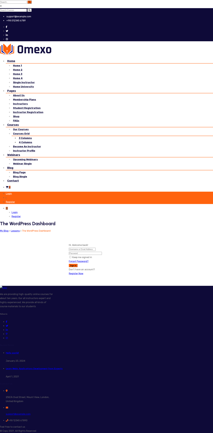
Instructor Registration (28, 112)
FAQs (16, 120)
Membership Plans (24, 99)
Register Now (76, 273)
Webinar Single (22, 163)
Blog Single (20, 176)
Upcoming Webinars (25, 159)
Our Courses (21, 129)
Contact (13, 180)
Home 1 (17, 65)
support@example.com (18, 414)
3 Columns (25, 138)
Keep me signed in (82, 257)
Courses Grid (21, 133)
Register (10, 202)
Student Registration (27, 108)
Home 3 (17, 74)
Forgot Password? (79, 261)
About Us (19, 95)
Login (9, 193)
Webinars (13, 154)
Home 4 (18, 78)
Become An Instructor (27, 146)
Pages (11, 90)
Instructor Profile (24, 150)
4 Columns (25, 142)
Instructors (20, 103)
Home (11, 61)
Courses (13, 124)
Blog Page (19, 172)
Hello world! (12, 352)
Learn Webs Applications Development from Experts (34, 368)
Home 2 (17, 69)
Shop (16, 116)
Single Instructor (24, 82)
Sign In (73, 265)
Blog (10, 167)
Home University (23, 86)
